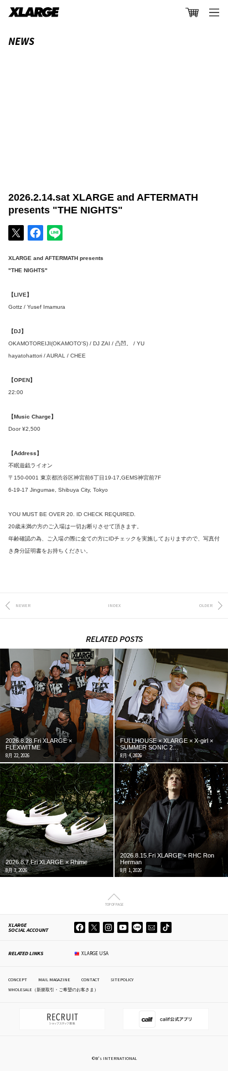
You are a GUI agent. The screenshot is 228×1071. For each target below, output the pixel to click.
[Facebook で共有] (35, 233)
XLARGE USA (94, 953)
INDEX (114, 605)
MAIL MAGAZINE (54, 979)
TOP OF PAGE (114, 904)
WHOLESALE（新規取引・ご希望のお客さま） (53, 989)
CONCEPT (17, 979)
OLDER (206, 605)
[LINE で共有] (55, 233)
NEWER (22, 605)
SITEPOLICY (122, 979)
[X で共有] (16, 233)
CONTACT (90, 979)
